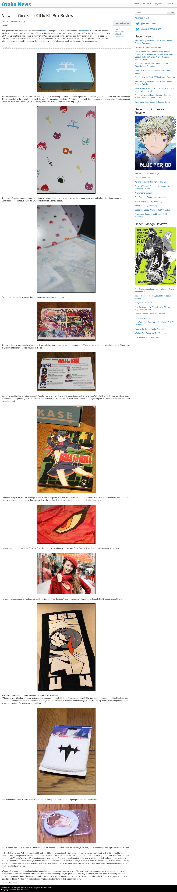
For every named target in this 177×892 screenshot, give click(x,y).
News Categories (122, 23)
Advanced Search (142, 17)
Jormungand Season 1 (144, 192)
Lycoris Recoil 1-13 (142, 177)
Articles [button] (146, 3)
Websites (120, 36)
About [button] (169, 3)
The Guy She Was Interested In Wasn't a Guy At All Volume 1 (154, 290)
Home (136, 3)
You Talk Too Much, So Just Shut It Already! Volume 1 (153, 297)
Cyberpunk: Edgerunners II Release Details (152, 102)
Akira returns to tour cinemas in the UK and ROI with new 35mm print (154, 89)
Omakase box (83, 30)
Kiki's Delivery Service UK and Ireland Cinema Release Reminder (153, 41)
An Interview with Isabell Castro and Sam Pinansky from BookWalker (151, 64)
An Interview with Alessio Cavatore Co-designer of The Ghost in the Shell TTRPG (154, 96)
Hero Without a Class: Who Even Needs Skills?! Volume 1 (154, 323)
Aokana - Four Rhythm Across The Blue (151, 181)
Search (171, 12)
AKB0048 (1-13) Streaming (146, 205)
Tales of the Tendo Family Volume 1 (149, 329)
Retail (118, 34)
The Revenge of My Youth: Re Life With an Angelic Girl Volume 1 (152, 308)
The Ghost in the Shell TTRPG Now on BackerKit (155, 77)
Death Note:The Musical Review (148, 47)
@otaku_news (149, 23)
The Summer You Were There (147, 337)
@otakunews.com (151, 29)
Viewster (44, 30)
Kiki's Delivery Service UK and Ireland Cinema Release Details (153, 82)
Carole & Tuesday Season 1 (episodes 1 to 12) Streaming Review (154, 187)
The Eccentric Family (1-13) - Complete (151, 197)
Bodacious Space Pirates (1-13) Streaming (152, 209)
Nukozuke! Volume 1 (143, 318)
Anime (119, 28)
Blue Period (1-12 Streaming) (147, 173)
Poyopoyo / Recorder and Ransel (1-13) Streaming (151, 215)
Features (120, 31)
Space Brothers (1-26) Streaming (148, 201)
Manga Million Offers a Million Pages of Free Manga (153, 71)
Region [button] (158, 3)
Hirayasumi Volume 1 (143, 302)
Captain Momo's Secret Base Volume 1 (151, 313)
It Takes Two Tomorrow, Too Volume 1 (150, 333)
